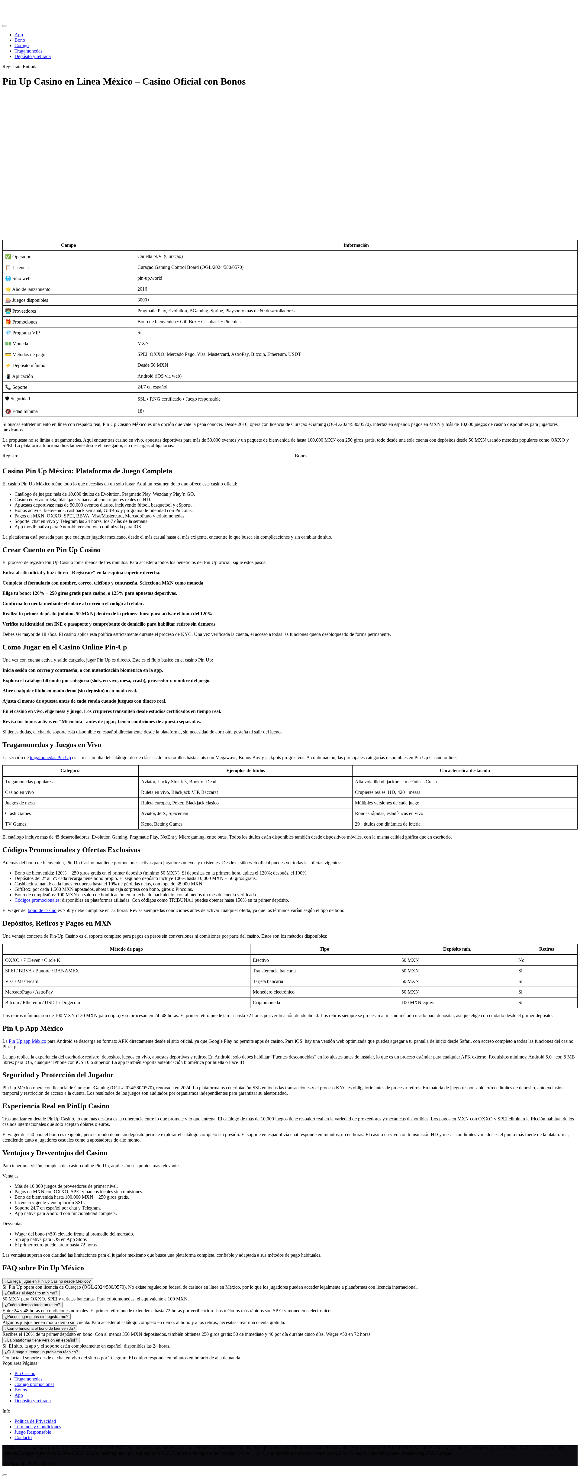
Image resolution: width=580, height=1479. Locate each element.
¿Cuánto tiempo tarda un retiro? (32, 1305)
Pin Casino (24, 1373)
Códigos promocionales (37, 900)
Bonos (301, 455)
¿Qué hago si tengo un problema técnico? (41, 1352)
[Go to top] (4, 1475)
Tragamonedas (28, 1378)
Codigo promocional (34, 1384)
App (18, 1395)
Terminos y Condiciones (37, 1426)
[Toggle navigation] (4, 26)
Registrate (11, 66)
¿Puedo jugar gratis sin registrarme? (36, 1316)
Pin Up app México (27, 1041)
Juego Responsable (32, 1432)
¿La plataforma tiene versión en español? (41, 1340)
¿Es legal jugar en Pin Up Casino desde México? (48, 1281)
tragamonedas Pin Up (50, 757)
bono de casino (42, 910)
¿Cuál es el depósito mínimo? (31, 1293)
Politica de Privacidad (35, 1421)
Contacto (23, 1437)
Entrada (30, 66)
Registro (10, 455)
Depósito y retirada (32, 1400)
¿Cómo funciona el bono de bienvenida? (40, 1328)
